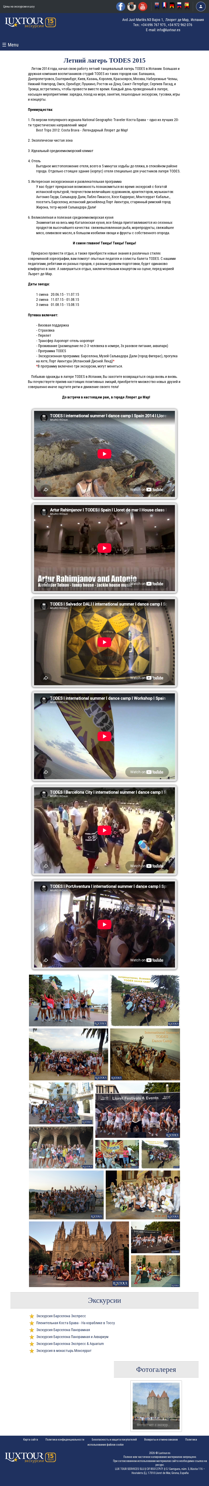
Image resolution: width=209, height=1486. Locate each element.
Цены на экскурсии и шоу (18, 6)
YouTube (142, 6)
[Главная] (30, 26)
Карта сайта (30, 1439)
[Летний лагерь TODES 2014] (68, 1000)
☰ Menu (10, 45)
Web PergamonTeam (196, 1480)
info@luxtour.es (168, 30)
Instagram (131, 6)
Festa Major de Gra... (152, 1425)
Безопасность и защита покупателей (114, 1439)
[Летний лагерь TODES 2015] (180, 6)
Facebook (120, 6)
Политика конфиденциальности (65, 1439)
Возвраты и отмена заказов (161, 1439)
